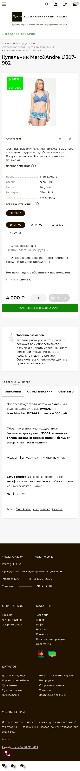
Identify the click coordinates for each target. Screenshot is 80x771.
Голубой (15, 213)
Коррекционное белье (15, 680)
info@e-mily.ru (10, 578)
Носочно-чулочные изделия (56, 675)
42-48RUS (57, 225)
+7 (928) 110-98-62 (43, 556)
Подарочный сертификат (51, 639)
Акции (40, 619)
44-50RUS (16, 233)
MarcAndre (23, 509)
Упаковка (45, 690)
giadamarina (43, 643)
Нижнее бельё (10, 694)
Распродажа (41, 509)
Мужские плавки (12, 690)
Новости (41, 629)
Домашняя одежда (13, 675)
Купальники (9, 685)
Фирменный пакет (23, 246)
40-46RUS (36, 225)
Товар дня (42, 614)
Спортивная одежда (51, 685)
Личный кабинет (12, 619)
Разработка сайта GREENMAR (20, 747)
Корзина (7, 614)
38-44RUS (15, 225)
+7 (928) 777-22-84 (12, 556)
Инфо (39, 624)
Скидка (57, 509)
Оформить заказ (12, 624)
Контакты (42, 634)
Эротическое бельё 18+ (53, 694)
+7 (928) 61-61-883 (12, 564)
